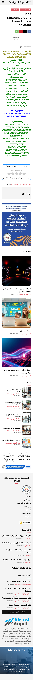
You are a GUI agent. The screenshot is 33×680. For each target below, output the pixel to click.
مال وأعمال (28, 555)
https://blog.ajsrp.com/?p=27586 (21, 184)
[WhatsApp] (17, 31)
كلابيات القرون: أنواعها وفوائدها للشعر (16, 535)
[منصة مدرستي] (16, 313)
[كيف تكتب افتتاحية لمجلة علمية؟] (26, 392)
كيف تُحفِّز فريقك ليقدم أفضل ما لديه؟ (18, 551)
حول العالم (28, 546)
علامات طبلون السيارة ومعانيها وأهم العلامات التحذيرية (17, 290)
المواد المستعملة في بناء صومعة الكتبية (16, 542)
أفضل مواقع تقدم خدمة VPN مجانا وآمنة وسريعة (17, 371)
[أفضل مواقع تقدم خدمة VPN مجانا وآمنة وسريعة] (16, 352)
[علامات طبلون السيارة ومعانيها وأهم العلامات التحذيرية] (16, 271)
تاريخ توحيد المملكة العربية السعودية (17, 559)
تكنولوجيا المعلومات (25, 294)
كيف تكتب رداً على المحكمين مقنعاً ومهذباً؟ (12, 403)
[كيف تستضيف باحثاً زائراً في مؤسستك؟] (26, 417)
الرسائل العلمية (15, 10)
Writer (16, 39)
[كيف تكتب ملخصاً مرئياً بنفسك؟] (26, 442)
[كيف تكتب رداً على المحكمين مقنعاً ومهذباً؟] (26, 405)
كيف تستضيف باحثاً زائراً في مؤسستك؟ (13, 415)
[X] (25, 31)
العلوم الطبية (27, 539)
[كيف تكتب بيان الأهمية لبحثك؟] (26, 430)
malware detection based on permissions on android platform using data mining (8, 458)
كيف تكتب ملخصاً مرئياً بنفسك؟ (11, 441)
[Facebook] (29, 31)
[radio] (24, 174)
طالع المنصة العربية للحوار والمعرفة (16, 612)
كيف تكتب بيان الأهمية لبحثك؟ (12, 428)
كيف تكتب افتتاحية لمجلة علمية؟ (13, 391)
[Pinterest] (21, 31)
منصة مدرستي (25, 330)
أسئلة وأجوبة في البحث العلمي (13, 394)
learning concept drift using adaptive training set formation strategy (24, 457)
